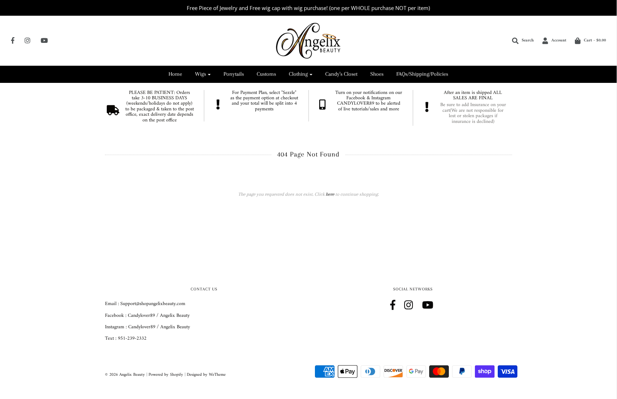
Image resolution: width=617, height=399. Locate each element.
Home (175, 74)
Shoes (376, 74)
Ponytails (234, 74)
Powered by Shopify (166, 375)
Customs (266, 74)
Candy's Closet (341, 74)
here (330, 194)
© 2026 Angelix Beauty (125, 375)
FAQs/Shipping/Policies (422, 74)
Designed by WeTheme (206, 375)
